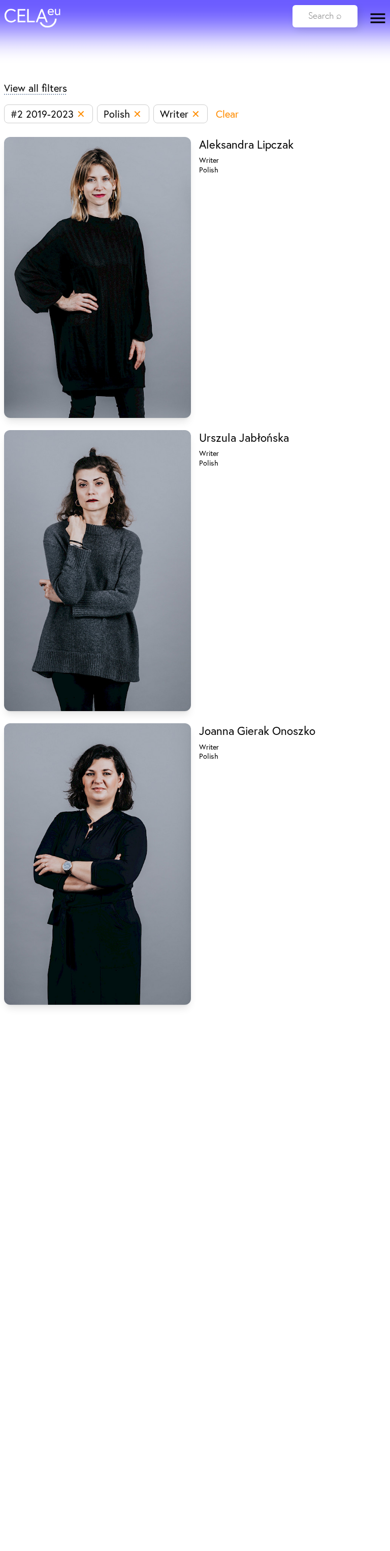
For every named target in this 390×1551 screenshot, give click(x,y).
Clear (227, 114)
